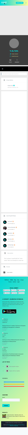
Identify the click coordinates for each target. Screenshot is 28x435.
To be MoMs (9, 272)
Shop (18, 279)
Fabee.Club (10, 85)
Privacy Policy (21, 424)
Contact (14, 281)
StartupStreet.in (10, 424)
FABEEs (11, 279)
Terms (16, 424)
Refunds (12, 425)
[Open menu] (26, 3)
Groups (22, 279)
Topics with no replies (14, 370)
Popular (5, 386)
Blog (15, 279)
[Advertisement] (14, 20)
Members (5, 378)
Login (18, 281)
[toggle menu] (2, 69)
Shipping (16, 425)
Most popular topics (14, 366)
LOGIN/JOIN (20, 2)
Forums (10, 281)
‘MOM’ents (6, 279)
